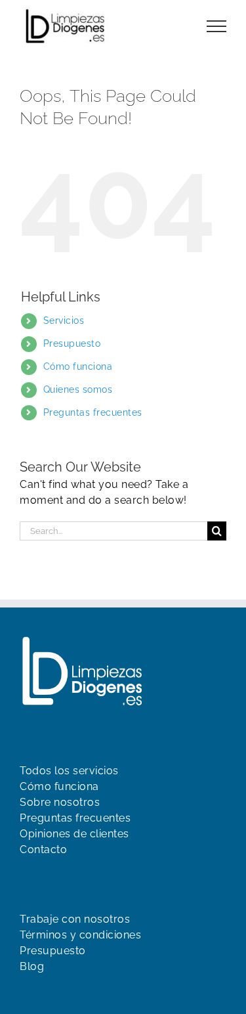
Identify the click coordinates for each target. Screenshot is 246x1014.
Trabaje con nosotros (75, 919)
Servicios (64, 320)
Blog (32, 966)
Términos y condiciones (80, 935)
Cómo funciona (78, 366)
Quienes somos (78, 389)
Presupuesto (72, 343)
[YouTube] (49, 993)
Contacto (43, 849)
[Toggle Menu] (217, 26)
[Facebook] (26, 993)
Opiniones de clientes (74, 833)
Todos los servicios (69, 770)
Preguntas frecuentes (92, 412)
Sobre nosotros (60, 802)
